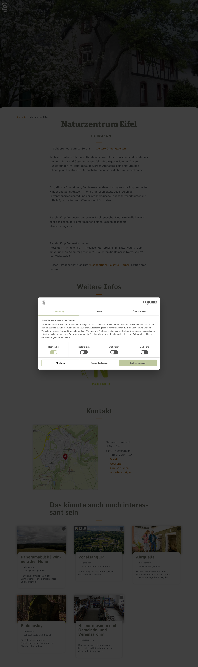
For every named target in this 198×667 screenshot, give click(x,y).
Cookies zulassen (137, 363)
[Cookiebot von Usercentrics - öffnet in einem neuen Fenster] (145, 303)
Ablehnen (60, 363)
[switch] (84, 352)
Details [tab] (99, 311)
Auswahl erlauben (99, 363)
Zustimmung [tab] (59, 311)
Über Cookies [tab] (139, 311)
